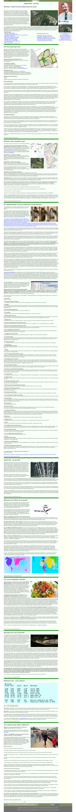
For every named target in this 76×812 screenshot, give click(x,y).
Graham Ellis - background (42, 36)
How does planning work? (65, 34)
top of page (57, 804)
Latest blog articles (65, 23)
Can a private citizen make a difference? (12, 41)
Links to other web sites (42, 40)
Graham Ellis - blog (41, 35)
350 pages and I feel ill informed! (11, 39)
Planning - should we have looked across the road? (65, 33)
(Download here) (24, 68)
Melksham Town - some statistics (11, 40)
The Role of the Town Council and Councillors (46, 38)
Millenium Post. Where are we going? (12, 37)
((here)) (20, 206)
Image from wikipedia (42, 625)
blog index (49, 35)
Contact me (49, 39)
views (51, 36)
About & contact (22, 0)
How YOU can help (41, 39)
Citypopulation (23, 718)
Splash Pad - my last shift (9, 36)
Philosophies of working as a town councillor (46, 37)
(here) (25, 178)
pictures (50, 40)
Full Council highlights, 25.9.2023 (11, 38)
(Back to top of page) (9, 42)
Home (10, 0)
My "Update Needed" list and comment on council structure (16, 35)
